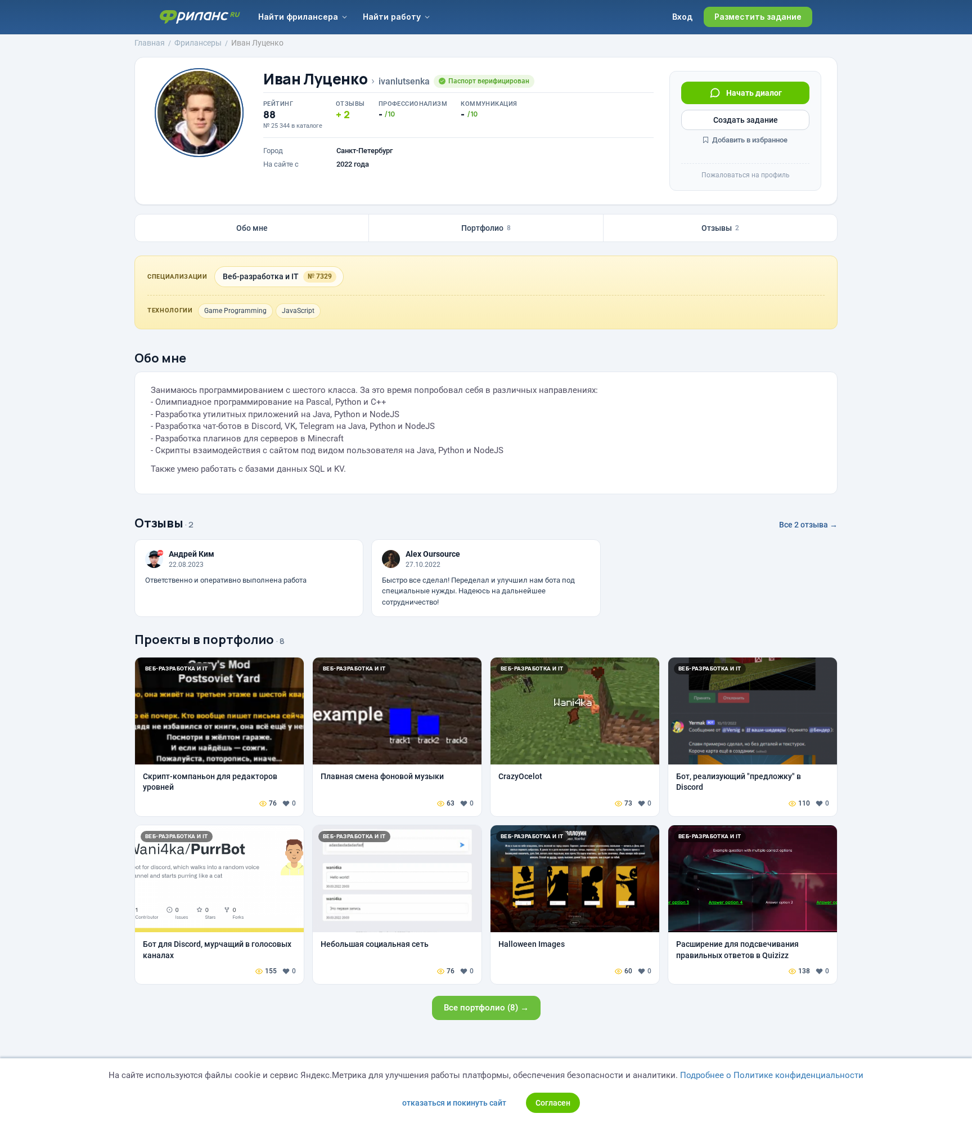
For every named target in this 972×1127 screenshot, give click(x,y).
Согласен (553, 1102)
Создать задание (745, 119)
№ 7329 (320, 276)
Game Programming (235, 311)
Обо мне (252, 227)
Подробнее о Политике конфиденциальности (771, 1075)
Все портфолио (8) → (486, 1008)
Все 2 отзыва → (808, 524)
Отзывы (720, 227)
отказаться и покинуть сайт (454, 1102)
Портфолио (486, 227)
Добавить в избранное (749, 140)
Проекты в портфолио (204, 639)
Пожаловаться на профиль (745, 175)
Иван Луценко (315, 79)
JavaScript (298, 311)
